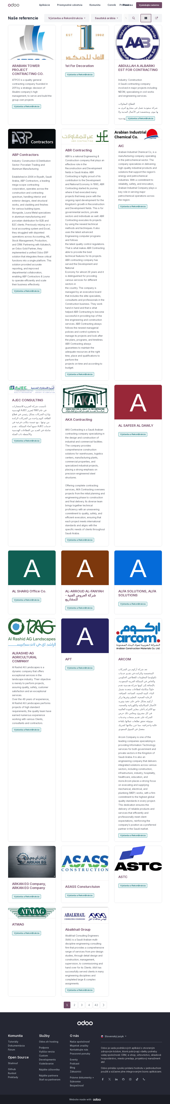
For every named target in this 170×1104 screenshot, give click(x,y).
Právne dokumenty (81, 1077)
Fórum (11, 1049)
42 (96, 1005)
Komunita (94, 4)
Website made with (80, 1099)
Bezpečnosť (77, 1085)
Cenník (112, 4)
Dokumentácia (16, 1045)
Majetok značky (79, 1045)
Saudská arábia (105, 18)
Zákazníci (75, 1071)
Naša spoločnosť (80, 1041)
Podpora (44, 1047)
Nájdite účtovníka (49, 1069)
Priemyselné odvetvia (69, 4)
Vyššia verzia (47, 1051)
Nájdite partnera (48, 1075)
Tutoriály (13, 1041)
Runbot (12, 1073)
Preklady (13, 1077)
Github (12, 1069)
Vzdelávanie (46, 1063)
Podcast (74, 1063)
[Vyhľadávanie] (133, 18)
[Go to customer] (32, 42)
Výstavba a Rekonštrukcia (65, 18)
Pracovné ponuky (80, 1053)
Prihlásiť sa (126, 4)
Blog (72, 1067)
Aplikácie (44, 4)
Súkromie (75, 1081)
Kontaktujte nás (79, 1049)
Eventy (74, 1059)
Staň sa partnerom (49, 1079)
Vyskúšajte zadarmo (149, 5)
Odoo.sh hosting (48, 1041)
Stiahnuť (13, 1063)
